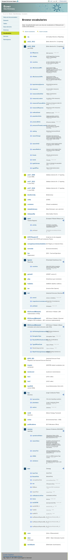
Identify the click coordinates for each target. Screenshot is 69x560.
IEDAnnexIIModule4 (34, 325)
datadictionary (32, 209)
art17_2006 (31, 175)
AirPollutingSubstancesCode (39, 331)
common (30, 204)
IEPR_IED (30, 358)
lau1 (28, 376)
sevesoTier (35, 451)
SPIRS (34, 456)
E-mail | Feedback (8, 554)
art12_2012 (31, 41)
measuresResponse (37, 107)
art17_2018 (31, 188)
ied (28, 293)
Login (51, 1)
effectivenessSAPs (37, 76)
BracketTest (35, 476)
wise (29, 538)
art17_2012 (31, 181)
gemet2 (30, 274)
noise (29, 419)
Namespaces (7, 39)
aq (28, 37)
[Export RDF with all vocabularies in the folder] (63, 48)
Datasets (5, 20)
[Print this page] (54, 1)
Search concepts (43, 31)
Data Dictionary (17, 13)
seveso (29, 429)
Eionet (10, 13)
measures (35, 89)
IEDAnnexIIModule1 (34, 311)
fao (28, 253)
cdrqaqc (34, 56)
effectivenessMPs (37, 68)
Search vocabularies (30, 31)
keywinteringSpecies (38, 84)
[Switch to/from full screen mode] (57, 1)
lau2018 (30, 386)
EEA (10, 1)
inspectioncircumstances (39, 301)
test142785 (35, 502)
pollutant (34, 306)
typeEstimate (36, 163)
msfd (29, 413)
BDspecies (35, 52)
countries (35, 62)
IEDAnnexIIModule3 (34, 318)
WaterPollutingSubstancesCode (39, 351)
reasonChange (36, 136)
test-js (34, 499)
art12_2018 (31, 46)
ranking (34, 131)
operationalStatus (37, 435)
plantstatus (35, 402)
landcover (30, 372)
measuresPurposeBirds (38, 103)
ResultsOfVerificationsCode (39, 339)
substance (35, 461)
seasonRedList (36, 149)
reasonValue (35, 441)
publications (31, 424)
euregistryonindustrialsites (36, 244)
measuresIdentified (37, 93)
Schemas (6, 30)
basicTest (35, 473)
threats (34, 155)
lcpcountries (35, 399)
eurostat (30, 248)
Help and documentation (10, 17)
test (28, 468)
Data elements (7, 26)
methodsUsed (36, 112)
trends (34, 159)
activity (34, 225)
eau (33, 483)
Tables (5, 23)
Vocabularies (7, 33)
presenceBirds (36, 122)
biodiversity (31, 195)
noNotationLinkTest (37, 495)
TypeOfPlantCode (37, 344)
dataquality (31, 214)
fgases (29, 260)
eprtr (29, 218)
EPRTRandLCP (32, 237)
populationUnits (36, 116)
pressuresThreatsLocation (39, 125)
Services (5, 36)
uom (29, 533)
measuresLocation (37, 98)
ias (28, 288)
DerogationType (36, 336)
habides (30, 283)
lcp (28, 393)
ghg (28, 279)
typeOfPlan (35, 168)
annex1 (34, 297)
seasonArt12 (35, 143)
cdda (29, 199)
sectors (34, 407)
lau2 (28, 381)
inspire (29, 365)
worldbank (31, 544)
